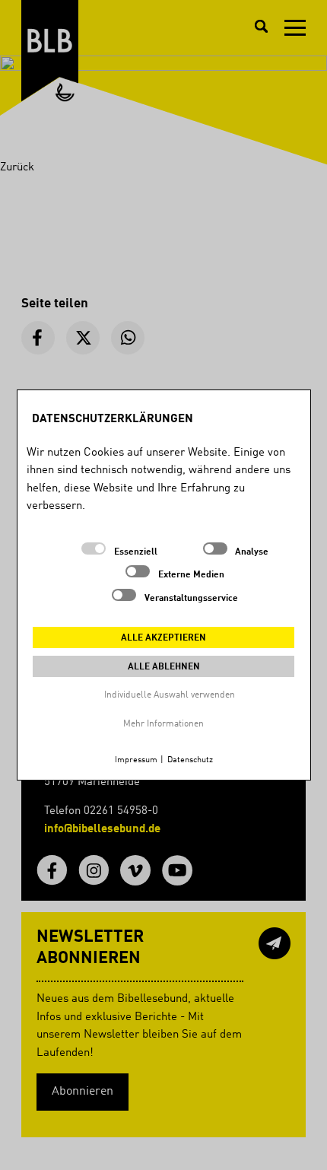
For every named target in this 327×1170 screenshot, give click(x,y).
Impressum (136, 760)
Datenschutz (190, 760)
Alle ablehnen (164, 667)
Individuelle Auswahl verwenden (169, 695)
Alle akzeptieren (163, 638)
